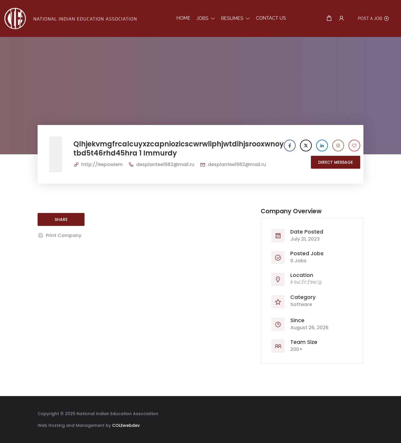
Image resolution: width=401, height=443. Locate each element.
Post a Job (370, 18)
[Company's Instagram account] (338, 145)
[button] (205, 18)
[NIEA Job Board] (70, 18)
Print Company (63, 235)
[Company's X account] (306, 145)
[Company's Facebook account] (290, 145)
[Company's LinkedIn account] (322, 145)
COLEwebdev (126, 425)
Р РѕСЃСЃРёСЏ (306, 282)
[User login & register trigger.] (341, 18)
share (61, 219)
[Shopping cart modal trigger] (329, 18)
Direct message (335, 162)
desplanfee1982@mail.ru (165, 164)
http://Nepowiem (102, 164)
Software (301, 304)
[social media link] (358, 413)
